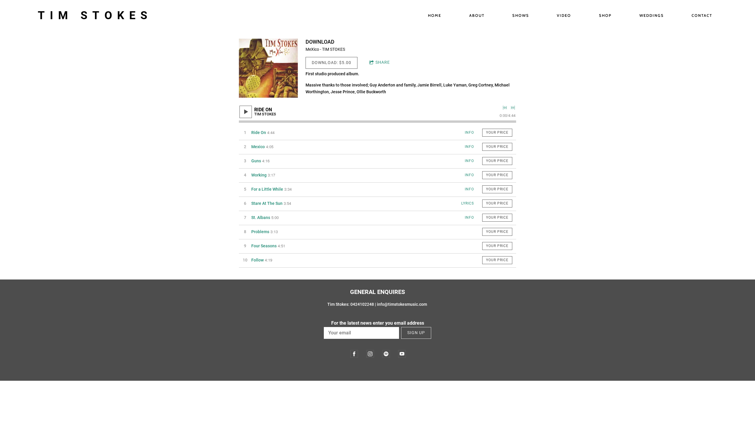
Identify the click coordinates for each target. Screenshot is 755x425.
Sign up (416, 332)
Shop (605, 15)
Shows (520, 15)
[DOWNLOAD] (268, 68)
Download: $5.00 (331, 62)
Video (564, 15)
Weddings (651, 15)
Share (382, 62)
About (477, 15)
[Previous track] (505, 107)
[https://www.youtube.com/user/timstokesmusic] (402, 354)
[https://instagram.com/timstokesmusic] (370, 354)
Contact (702, 15)
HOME (434, 15)
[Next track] (513, 107)
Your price (497, 132)
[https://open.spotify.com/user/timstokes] (386, 354)
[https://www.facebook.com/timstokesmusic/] (354, 354)
